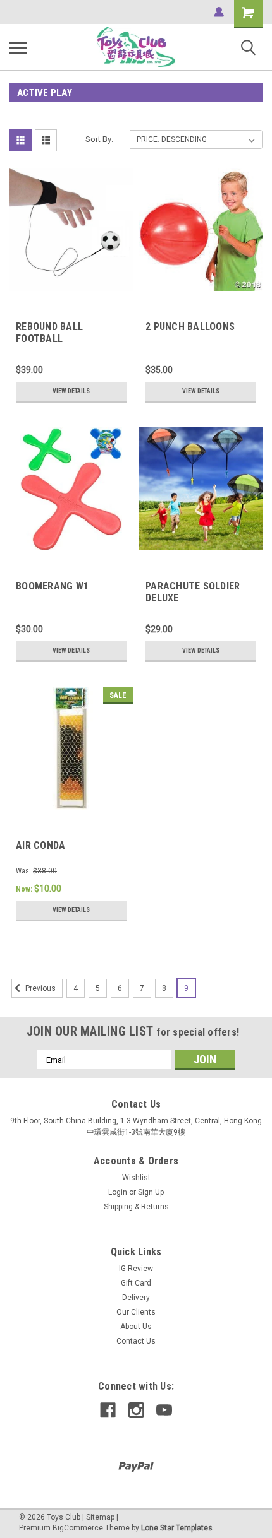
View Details (71, 390)
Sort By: (99, 139)
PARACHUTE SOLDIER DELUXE (192, 592)
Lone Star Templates (177, 1527)
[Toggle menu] (18, 47)
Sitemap (100, 1517)
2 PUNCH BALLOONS (190, 327)
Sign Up (151, 1192)
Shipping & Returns (136, 1206)
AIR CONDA (40, 845)
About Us (136, 1326)
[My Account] (219, 12)
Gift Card (136, 1283)
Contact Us (136, 1341)
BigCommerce (78, 1527)
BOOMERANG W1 (52, 586)
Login (117, 1192)
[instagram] (136, 1410)
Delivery (136, 1297)
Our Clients (136, 1312)
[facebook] (108, 1410)
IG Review (136, 1268)
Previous (39, 988)
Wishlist (136, 1177)
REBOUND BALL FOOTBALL (49, 333)
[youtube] (164, 1410)
